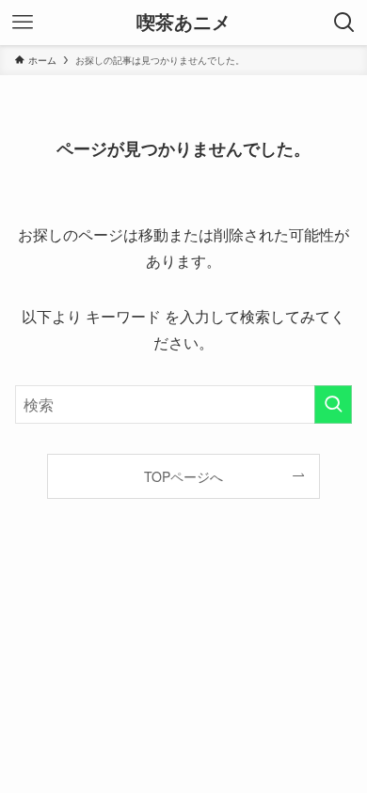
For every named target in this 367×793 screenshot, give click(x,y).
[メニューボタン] (22, 22)
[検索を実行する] (333, 404)
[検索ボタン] (344, 22)
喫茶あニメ (183, 22)
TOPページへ (183, 476)
